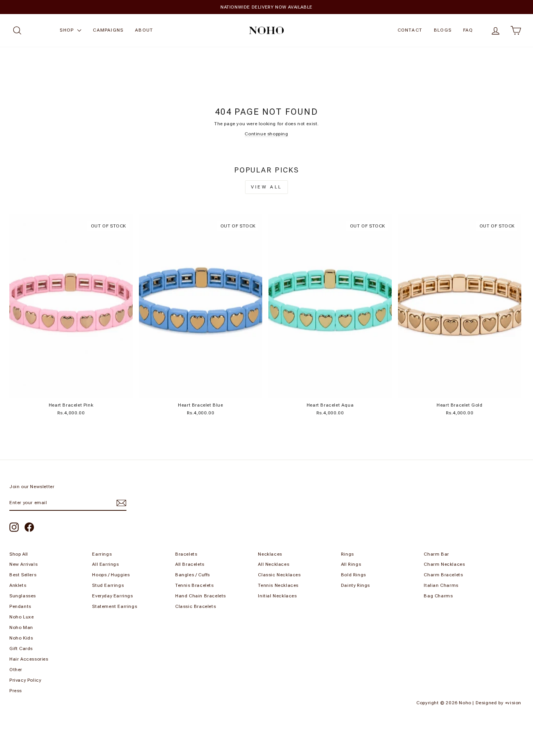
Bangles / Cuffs (192, 574)
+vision (513, 702)
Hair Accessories (28, 659)
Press (15, 690)
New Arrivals (23, 564)
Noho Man (21, 627)
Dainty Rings (355, 585)
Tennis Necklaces (278, 585)
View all (266, 187)
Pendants (20, 606)
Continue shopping (266, 134)
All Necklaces (273, 564)
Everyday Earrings (112, 596)
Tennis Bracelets (194, 585)
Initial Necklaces (277, 596)
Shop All (18, 554)
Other (15, 669)
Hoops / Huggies (111, 574)
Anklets (17, 585)
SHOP (67, 30)
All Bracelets (189, 564)
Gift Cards (21, 648)
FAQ (468, 30)
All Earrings (105, 564)
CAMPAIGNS (108, 30)
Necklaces (270, 554)
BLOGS (442, 30)
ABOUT (144, 30)
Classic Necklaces (279, 574)
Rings (347, 554)
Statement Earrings (114, 606)
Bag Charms (438, 596)
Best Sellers (22, 574)
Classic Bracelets (195, 606)
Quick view (71, 390)
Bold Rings (353, 574)
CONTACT (410, 30)
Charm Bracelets (443, 574)
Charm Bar (436, 554)
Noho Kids (21, 638)
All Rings (351, 564)
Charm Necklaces (444, 564)
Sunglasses (22, 596)
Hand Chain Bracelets (200, 596)
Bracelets (186, 554)
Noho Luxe (21, 617)
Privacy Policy (25, 680)
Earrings (102, 554)
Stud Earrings (108, 585)
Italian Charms (441, 585)
